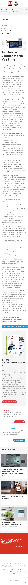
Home (2, 10)
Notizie (8, 10)
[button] (20, 546)
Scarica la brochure (8, 401)
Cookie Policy (21, 564)
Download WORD (18, 440)
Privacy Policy (5, 566)
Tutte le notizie (5, 23)
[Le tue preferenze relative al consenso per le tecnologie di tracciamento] (25, 582)
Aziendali (3, 28)
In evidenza (4, 25)
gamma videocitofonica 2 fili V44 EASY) (11, 165)
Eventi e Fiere (5, 33)
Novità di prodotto (6, 30)
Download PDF (19, 421)
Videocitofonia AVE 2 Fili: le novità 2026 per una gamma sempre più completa (11, 525)
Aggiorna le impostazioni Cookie (18, 566)
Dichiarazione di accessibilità (10, 564)
